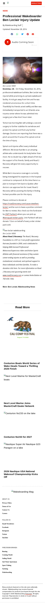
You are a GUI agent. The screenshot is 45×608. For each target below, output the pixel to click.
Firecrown (28, 594)
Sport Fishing (6, 565)
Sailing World (6, 558)
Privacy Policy (7, 503)
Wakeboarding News (26, 287)
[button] (12, 34)
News (5, 11)
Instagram (5, 531)
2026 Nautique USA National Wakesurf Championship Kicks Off (21, 474)
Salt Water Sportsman (9, 562)
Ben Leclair (12, 287)
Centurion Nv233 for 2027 (18, 437)
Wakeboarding (7, 572)
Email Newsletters (8, 524)
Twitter (4, 534)
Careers (4, 513)
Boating (4, 551)
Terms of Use (6, 506)
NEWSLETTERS (36, 3)
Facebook (5, 527)
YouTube (5, 538)
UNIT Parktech (11, 214)
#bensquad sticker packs (13, 217)
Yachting (5, 569)
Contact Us (6, 510)
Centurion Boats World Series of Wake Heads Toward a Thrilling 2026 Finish (22, 366)
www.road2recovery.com (12, 275)
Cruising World (7, 555)
